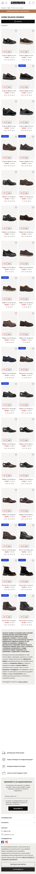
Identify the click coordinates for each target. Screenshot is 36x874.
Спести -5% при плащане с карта (17, 773)
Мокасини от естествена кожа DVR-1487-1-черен (9, 408)
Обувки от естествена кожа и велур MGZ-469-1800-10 (9, 267)
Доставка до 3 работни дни (15, 753)
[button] (16, 31)
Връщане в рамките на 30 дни (16, 766)
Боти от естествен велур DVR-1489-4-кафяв (9, 550)
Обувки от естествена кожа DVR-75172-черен (26, 408)
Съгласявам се (18, 869)
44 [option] (12, 60)
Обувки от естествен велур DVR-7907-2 (26, 302)
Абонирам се (18, 808)
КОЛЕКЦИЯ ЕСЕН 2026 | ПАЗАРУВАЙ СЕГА (18, 11)
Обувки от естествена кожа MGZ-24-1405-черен (9, 232)
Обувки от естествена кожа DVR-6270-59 (9, 444)
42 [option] (8, 60)
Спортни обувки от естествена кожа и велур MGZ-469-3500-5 (9, 91)
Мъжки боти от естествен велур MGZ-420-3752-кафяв (9, 585)
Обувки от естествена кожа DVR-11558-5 (9, 514)
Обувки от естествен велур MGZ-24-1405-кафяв (26, 196)
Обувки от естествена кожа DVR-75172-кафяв (26, 514)
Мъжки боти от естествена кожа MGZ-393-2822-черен (26, 620)
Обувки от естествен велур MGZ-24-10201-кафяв (26, 338)
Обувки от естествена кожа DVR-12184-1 (26, 479)
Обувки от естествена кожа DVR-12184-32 (9, 479)
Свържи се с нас (9, 834)
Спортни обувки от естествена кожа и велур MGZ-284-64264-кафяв (26, 55)
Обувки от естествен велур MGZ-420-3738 (26, 232)
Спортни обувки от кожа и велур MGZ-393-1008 (9, 126)
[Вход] (29, 3)
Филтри (19, 21)
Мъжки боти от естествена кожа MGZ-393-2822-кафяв (9, 620)
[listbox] (9, 60)
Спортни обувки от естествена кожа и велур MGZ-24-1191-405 (26, 126)
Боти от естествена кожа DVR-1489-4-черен (26, 550)
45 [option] (14, 60)
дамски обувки (23, 682)
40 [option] (4, 60)
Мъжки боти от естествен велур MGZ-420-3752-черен (26, 585)
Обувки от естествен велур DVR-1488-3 (9, 338)
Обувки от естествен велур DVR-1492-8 (26, 267)
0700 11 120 (7, 831)
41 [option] (6, 60)
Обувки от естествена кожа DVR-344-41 (26, 444)
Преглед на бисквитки (18, 864)
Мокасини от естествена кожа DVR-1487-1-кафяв (26, 373)
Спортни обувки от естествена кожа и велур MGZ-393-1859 (26, 91)
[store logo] (18, 3)
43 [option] (10, 60)
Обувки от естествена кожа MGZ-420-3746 (9, 196)
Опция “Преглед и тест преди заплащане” (20, 759)
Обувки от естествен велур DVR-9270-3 (9, 302)
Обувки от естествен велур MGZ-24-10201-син (9, 373)
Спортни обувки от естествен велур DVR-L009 (26, 161)
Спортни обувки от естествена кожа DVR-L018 (9, 161)
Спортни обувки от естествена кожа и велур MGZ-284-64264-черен (9, 55)
